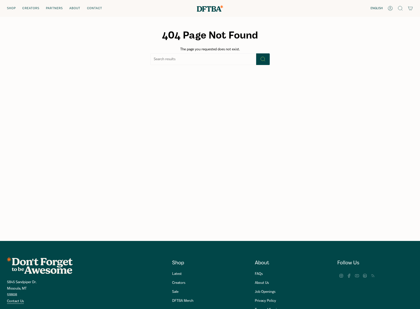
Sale (175, 292)
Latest (177, 274)
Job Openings (265, 292)
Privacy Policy (265, 300)
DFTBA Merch (182, 300)
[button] (11, 8)
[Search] (263, 59)
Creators (178, 283)
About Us (262, 283)
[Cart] (410, 8)
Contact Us (15, 301)
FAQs (259, 274)
